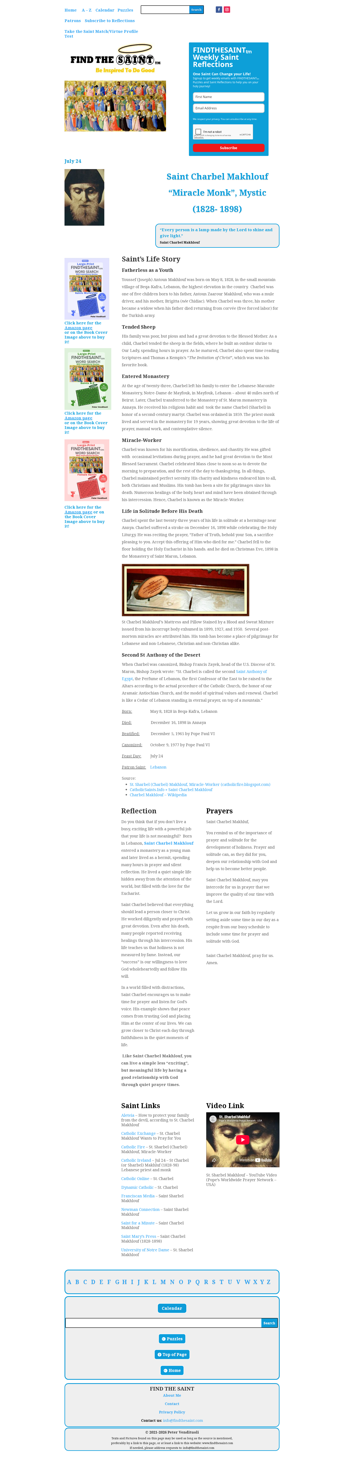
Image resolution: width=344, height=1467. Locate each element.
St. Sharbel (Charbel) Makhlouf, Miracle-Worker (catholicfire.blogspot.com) (200, 784)
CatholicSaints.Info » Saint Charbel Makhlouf (171, 789)
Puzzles (125, 10)
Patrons (73, 20)
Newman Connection (140, 1209)
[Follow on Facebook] (219, 9)
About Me (172, 1395)
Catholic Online (135, 1178)
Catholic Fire (133, 1147)
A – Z (87, 10)
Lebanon (158, 767)
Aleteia (127, 1115)
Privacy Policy (172, 1412)
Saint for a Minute (138, 1223)
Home (70, 10)
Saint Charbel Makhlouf (169, 843)
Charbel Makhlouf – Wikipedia (158, 794)
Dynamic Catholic (137, 1187)
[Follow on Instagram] (227, 9)
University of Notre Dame (145, 1250)
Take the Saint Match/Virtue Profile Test (101, 34)
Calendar (105, 10)
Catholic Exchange (138, 1133)
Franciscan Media (138, 1196)
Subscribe (228, 147)
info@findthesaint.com (183, 1420)
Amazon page (78, 327)
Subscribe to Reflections (110, 20)
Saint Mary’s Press (138, 1236)
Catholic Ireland (136, 1160)
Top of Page (175, 1354)
